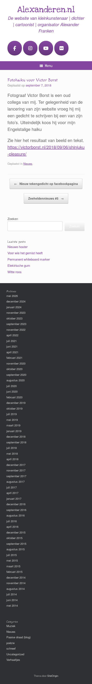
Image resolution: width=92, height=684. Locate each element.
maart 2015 (13, 566)
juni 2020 (12, 391)
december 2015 (15, 532)
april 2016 (12, 527)
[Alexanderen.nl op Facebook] (14, 48)
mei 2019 (12, 420)
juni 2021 (12, 346)
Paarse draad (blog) (18, 637)
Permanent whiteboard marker (28, 259)
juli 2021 (11, 341)
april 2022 (12, 335)
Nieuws (27, 164)
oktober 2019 (14, 408)
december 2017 (15, 465)
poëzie (10, 643)
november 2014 (15, 583)
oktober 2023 (14, 318)
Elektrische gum (18, 265)
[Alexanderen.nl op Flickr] (61, 48)
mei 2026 (12, 296)
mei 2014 (12, 605)
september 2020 (16, 375)
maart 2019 (13, 425)
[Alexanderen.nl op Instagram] (30, 48)
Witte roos (14, 272)
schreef (11, 648)
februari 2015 (14, 572)
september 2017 (16, 476)
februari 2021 (14, 358)
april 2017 (12, 493)
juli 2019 (11, 414)
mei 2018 (12, 453)
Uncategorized (15, 654)
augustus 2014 (15, 589)
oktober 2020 (14, 369)
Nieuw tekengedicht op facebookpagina (46, 184)
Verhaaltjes (13, 660)
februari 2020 (14, 397)
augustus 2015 (15, 549)
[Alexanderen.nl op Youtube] (46, 48)
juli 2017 (11, 487)
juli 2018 (11, 448)
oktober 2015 (14, 538)
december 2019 (15, 403)
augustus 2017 (15, 482)
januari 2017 (13, 499)
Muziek (10, 626)
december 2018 (15, 436)
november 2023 (15, 313)
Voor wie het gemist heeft (25, 253)
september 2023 (16, 324)
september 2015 (16, 544)
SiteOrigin (52, 675)
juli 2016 (11, 521)
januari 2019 (13, 431)
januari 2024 (13, 307)
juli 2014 (11, 594)
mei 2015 (12, 560)
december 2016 (15, 504)
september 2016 (16, 510)
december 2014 (15, 577)
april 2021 (12, 352)
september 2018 (16, 442)
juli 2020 (11, 386)
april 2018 (12, 459)
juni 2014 (12, 600)
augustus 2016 (15, 515)
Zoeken (12, 218)
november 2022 (15, 330)
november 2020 (15, 363)
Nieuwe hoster (17, 246)
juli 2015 (11, 555)
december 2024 (15, 301)
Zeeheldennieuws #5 (46, 198)
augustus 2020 (15, 380)
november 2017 (15, 470)
